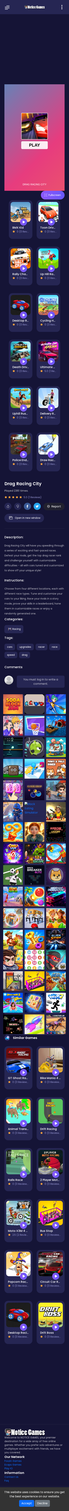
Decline (42, 1503)
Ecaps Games (12, 1464)
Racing (16, 629)
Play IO (8, 1468)
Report (56, 506)
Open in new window (27, 518)
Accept (26, 1503)
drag (24, 655)
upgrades (25, 647)
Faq (6, 1480)
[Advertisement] (34, 48)
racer (41, 647)
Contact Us (11, 1477)
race (55, 647)
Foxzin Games (13, 1461)
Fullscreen (54, 195)
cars (9, 647)
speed (11, 655)
